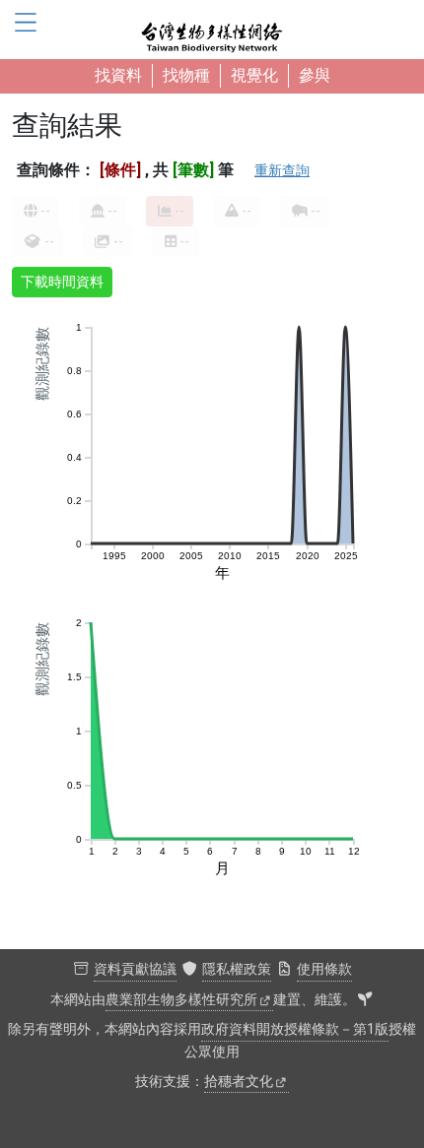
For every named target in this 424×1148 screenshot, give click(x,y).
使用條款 (324, 969)
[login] (365, 1000)
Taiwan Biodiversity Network (212, 29)
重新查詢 (282, 170)
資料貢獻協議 (135, 969)
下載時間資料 (62, 281)
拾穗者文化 (238, 1081)
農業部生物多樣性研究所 (181, 999)
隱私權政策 (236, 969)
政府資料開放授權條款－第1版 (295, 1029)
